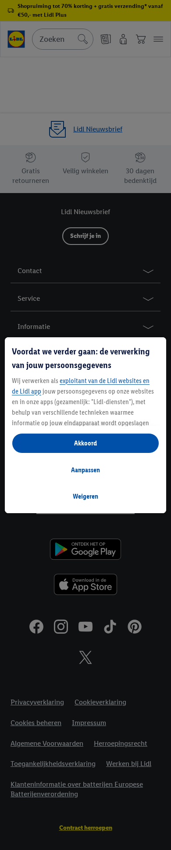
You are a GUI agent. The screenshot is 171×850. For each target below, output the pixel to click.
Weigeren (85, 496)
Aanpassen (85, 470)
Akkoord (85, 443)
